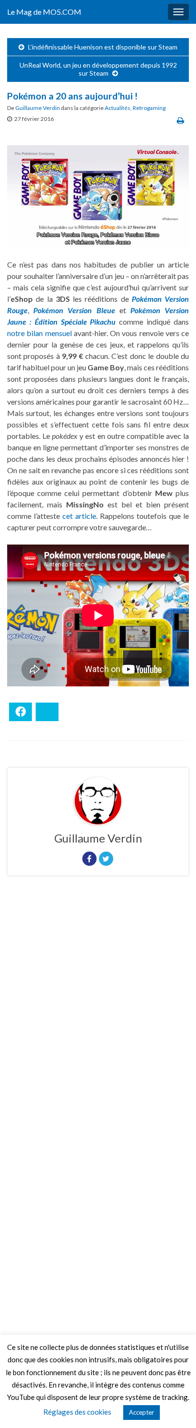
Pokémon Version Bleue (74, 310)
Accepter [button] (141, 1412)
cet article (79, 515)
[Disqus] (98, 1014)
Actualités (117, 107)
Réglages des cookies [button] (77, 1412)
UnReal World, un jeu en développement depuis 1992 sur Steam (98, 69)
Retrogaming (149, 107)
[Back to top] (174, 1406)
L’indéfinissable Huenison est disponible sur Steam (102, 47)
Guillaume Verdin (37, 107)
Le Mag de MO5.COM (44, 11)
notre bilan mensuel (39, 332)
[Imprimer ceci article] (180, 120)
